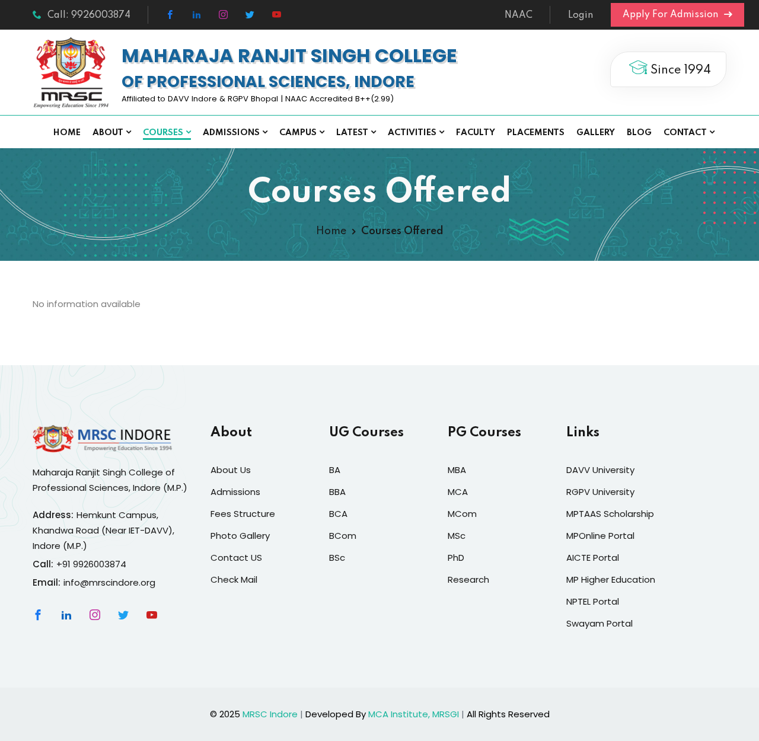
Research (468, 579)
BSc (337, 557)
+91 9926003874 (91, 564)
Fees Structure (243, 513)
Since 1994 (679, 70)
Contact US (236, 557)
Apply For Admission (671, 15)
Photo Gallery (240, 535)
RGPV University (600, 492)
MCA (458, 492)
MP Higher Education (610, 579)
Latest (352, 133)
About (108, 133)
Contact (685, 133)
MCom (462, 513)
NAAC (518, 15)
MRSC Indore (270, 714)
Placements (536, 133)
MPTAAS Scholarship (610, 513)
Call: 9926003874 (88, 15)
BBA (337, 492)
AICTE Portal (592, 557)
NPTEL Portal (592, 601)
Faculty (475, 133)
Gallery (595, 133)
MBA (457, 470)
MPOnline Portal (600, 535)
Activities (412, 133)
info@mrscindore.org (109, 582)
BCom (342, 535)
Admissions (231, 133)
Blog (639, 133)
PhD (456, 557)
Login (580, 15)
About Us (231, 470)
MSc (456, 535)
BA (334, 470)
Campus (298, 133)
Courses (163, 133)
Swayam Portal (599, 623)
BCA (338, 513)
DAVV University (600, 470)
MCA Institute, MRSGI (413, 714)
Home (67, 133)
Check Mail (234, 579)
